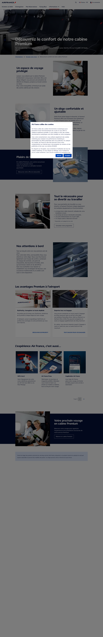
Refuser (59, 155)
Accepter (67, 155)
